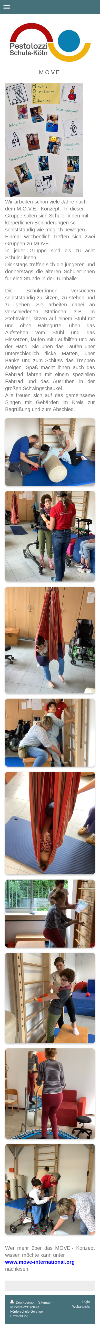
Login (86, 1302)
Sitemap (44, 1302)
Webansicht (81, 1306)
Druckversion (25, 1302)
